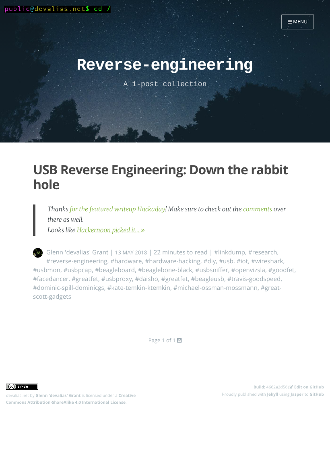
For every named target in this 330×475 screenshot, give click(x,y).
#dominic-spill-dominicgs (68, 288)
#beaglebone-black (165, 270)
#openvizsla (248, 270)
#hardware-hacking (172, 261)
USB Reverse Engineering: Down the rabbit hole (160, 177)
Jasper (297, 394)
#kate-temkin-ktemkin (138, 288)
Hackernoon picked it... (108, 230)
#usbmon (46, 270)
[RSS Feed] (179, 340)
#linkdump (229, 252)
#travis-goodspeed (253, 279)
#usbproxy (116, 279)
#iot (242, 261)
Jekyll (272, 394)
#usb (226, 261)
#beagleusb (208, 279)
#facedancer (50, 279)
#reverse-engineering (76, 261)
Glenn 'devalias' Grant (77, 252)
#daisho (146, 279)
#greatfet (85, 279)
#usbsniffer (212, 270)
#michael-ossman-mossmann (215, 288)
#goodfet (281, 270)
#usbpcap (78, 270)
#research (262, 252)
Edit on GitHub (308, 387)
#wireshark (267, 261)
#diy (210, 261)
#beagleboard (115, 270)
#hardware (126, 261)
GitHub (316, 394)
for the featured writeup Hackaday (117, 209)
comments (257, 209)
